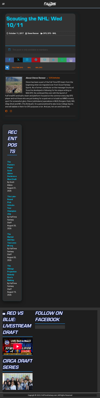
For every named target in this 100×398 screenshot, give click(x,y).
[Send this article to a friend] (44, 60)
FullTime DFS (17, 67)
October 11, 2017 (16, 33)
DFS (45, 33)
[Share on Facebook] (9, 60)
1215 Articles (54, 78)
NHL (29, 67)
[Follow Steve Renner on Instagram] (10, 111)
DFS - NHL (52, 33)
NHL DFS (39, 67)
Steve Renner (33, 33)
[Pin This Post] (36, 60)
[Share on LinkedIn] (27, 60)
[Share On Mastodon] (71, 60)
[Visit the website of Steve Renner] (6, 111)
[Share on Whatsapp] (62, 60)
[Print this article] (53, 60)
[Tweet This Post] (18, 60)
